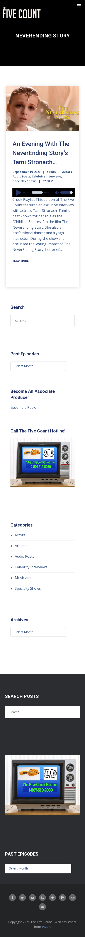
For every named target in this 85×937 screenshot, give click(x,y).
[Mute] (57, 193)
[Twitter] (22, 897)
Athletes (21, 545)
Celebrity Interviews (46, 176)
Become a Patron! (24, 407)
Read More (20, 260)
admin (51, 172)
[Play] (19, 192)
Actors (67, 172)
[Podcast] (52, 897)
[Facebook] (12, 897)
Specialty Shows (24, 181)
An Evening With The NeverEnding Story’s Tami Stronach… (40, 153)
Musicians (23, 577)
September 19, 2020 (26, 172)
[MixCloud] (72, 897)
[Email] (42, 906)
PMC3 (46, 927)
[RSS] (42, 897)
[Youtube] (32, 897)
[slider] (66, 195)
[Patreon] (62, 897)
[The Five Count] (22, 13)
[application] (43, 192)
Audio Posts (21, 176)
